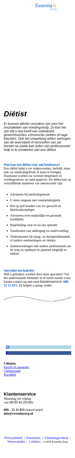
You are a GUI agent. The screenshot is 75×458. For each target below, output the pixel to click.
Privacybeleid (13, 438)
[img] (46, 7)
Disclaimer (33, 438)
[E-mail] (7, 347)
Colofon (34, 441)
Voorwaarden (16, 441)
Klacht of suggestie (16, 367)
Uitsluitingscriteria (56, 438)
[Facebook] (7, 353)
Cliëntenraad (12, 371)
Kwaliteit (10, 374)
